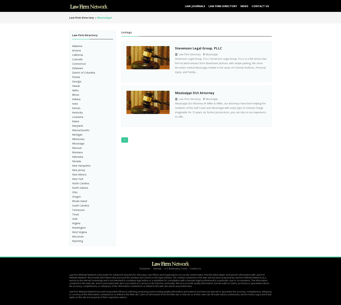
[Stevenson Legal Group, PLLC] (148, 57)
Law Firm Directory (223, 6)
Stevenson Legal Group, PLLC (198, 48)
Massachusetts (81, 130)
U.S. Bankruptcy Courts (175, 268)
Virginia (76, 223)
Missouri (77, 148)
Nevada (76, 161)
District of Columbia (83, 72)
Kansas (76, 108)
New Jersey (78, 170)
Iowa (75, 103)
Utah (75, 218)
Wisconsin (78, 236)
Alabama (77, 46)
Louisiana (77, 117)
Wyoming (77, 241)
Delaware (77, 68)
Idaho (75, 90)
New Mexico (79, 174)
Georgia (76, 81)
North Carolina (80, 183)
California (77, 55)
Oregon (76, 196)
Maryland (77, 125)
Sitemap (157, 268)
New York (77, 179)
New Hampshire (81, 165)
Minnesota (78, 139)
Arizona (76, 50)
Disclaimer (145, 268)
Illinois (75, 94)
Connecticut (79, 63)
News (244, 6)
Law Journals (195, 6)
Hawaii (76, 86)
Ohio (75, 192)
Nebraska (77, 156)
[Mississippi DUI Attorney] (148, 102)
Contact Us (260, 6)
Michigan (77, 134)
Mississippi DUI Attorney (194, 93)
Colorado (77, 59)
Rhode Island (79, 201)
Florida (76, 77)
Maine (75, 121)
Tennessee (78, 210)
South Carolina (80, 205)
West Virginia (79, 232)
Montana (77, 152)
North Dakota (80, 187)
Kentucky (77, 112)
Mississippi (78, 143)
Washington (79, 227)
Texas (75, 214)
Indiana (76, 99)
